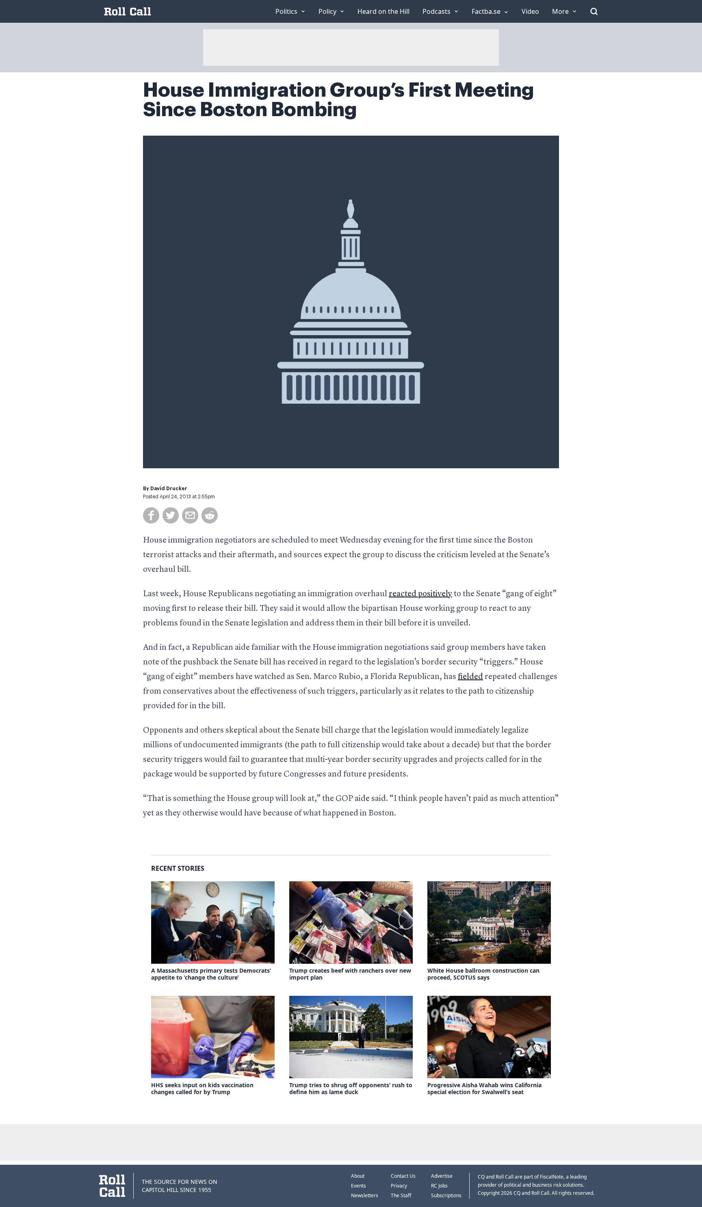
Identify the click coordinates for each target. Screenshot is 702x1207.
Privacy (399, 1185)
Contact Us (403, 1175)
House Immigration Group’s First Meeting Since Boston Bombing (338, 99)
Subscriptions (446, 1195)
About (357, 1175)
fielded (470, 677)
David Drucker (168, 488)
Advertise (442, 1175)
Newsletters (364, 1195)
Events (358, 1185)
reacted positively (420, 594)
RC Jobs (439, 1185)
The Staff (401, 1195)
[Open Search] (594, 11)
